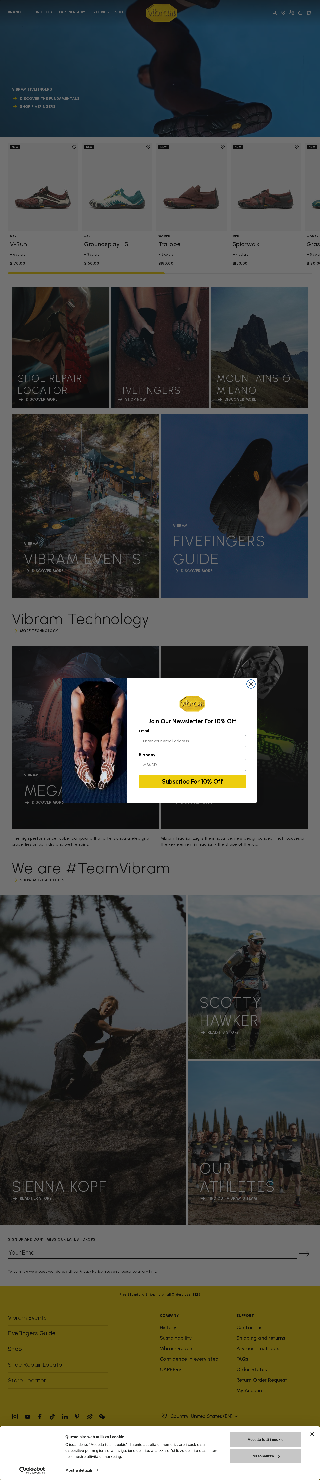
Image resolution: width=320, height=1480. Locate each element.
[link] (192, 704)
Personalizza (263, 1456)
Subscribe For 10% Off (192, 781)
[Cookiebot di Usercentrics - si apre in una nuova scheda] (32, 1470)
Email (144, 731)
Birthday (147, 754)
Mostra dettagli (79, 1470)
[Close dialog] (251, 684)
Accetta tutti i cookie (266, 1439)
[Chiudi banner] (312, 1434)
